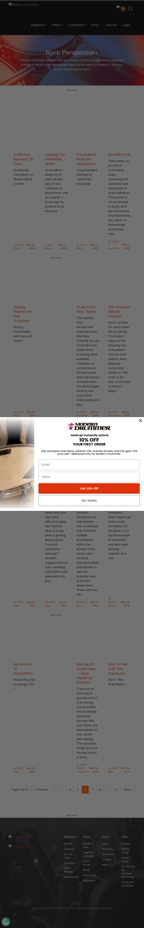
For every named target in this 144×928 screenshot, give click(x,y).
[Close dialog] (141, 420)
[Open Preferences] (5, 921)
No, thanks (89, 500)
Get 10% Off (89, 488)
